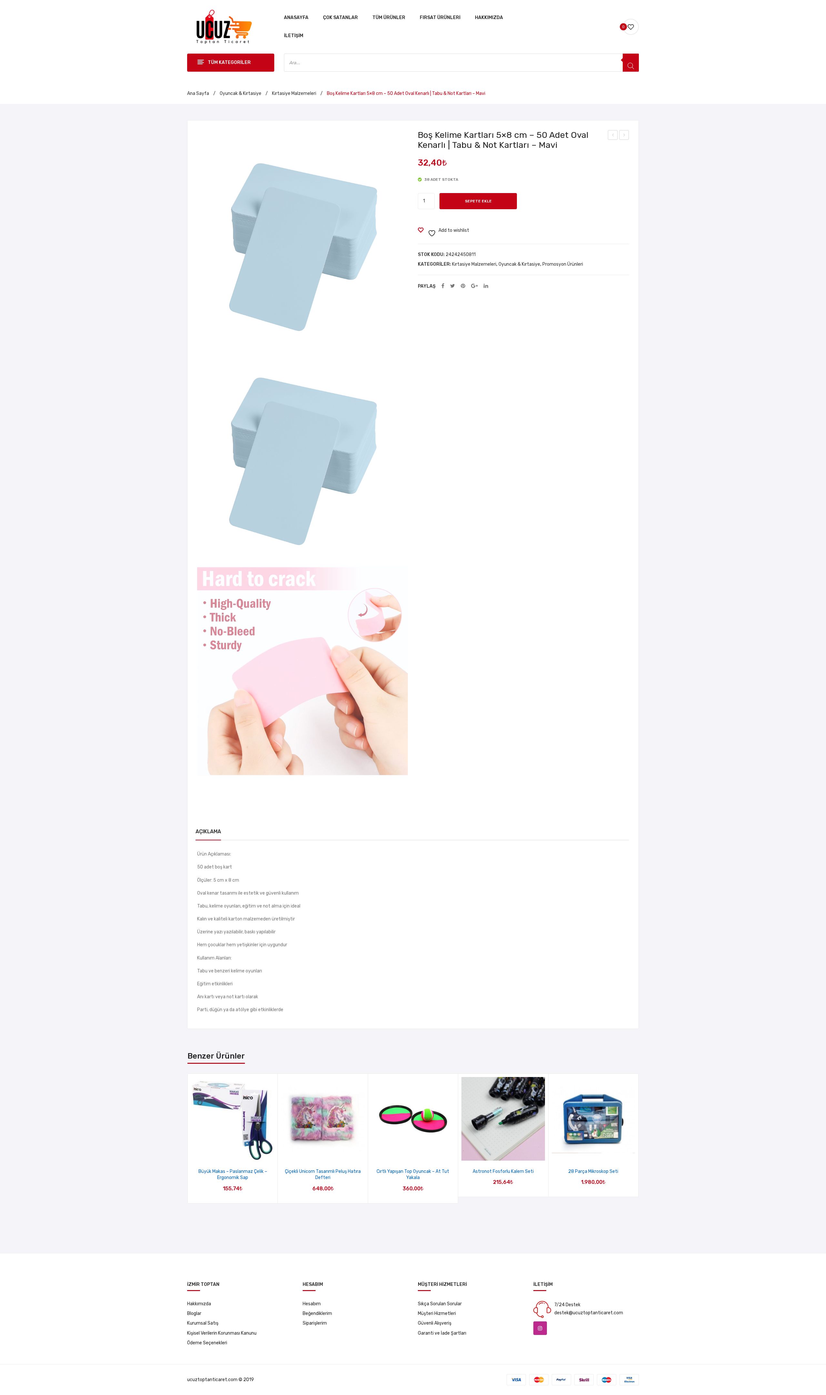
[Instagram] (540, 1328)
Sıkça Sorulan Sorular (440, 1304)
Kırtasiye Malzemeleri (294, 93)
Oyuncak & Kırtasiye (240, 93)
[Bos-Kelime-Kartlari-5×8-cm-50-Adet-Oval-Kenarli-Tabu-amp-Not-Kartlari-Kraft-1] (302, 671)
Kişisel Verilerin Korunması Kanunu (222, 1333)
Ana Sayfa (198, 93)
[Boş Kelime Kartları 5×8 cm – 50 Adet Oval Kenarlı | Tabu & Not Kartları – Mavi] (302, 235)
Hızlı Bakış (241, 1154)
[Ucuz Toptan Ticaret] (222, 26)
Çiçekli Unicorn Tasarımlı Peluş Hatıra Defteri (323, 1175)
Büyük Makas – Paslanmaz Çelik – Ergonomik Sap (232, 1175)
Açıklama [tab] (208, 831)
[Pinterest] (463, 286)
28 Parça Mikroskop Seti (613, 136)
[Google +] (474, 286)
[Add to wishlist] (224, 1154)
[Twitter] (452, 286)
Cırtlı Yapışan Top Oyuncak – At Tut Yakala (413, 1175)
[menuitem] (296, 18)
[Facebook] (442, 286)
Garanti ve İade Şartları (442, 1333)
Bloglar (194, 1313)
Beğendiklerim (317, 1313)
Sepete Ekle (478, 201)
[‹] (187, 1138)
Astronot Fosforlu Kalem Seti (503, 1171)
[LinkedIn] (486, 286)
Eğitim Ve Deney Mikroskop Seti (624, 136)
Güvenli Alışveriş (434, 1323)
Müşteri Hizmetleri (437, 1313)
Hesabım (312, 1304)
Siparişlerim (315, 1323)
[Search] (631, 63)
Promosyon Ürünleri (562, 264)
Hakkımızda (199, 1304)
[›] (638, 1138)
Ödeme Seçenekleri (207, 1343)
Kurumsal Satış (202, 1323)
